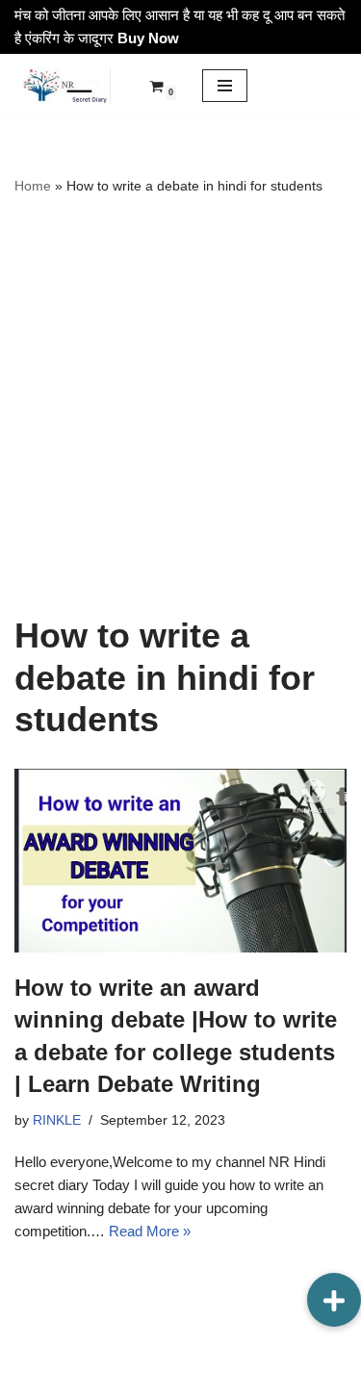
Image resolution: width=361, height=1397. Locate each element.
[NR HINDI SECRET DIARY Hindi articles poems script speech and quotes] (62, 85)
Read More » (150, 1231)
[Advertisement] (180, 405)
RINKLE (57, 1120)
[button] (334, 1300)
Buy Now (148, 38)
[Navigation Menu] (224, 85)
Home (32, 185)
